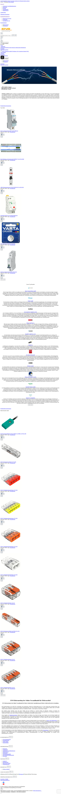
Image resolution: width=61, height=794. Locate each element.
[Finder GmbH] (30, 299)
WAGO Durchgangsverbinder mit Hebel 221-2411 (10, 631)
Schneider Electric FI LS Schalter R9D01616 (9, 215)
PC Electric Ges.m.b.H (30, 354)
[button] (30, 4)
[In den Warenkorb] (1, 137)
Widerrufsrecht (5, 10)
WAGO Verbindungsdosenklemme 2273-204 (8, 490)
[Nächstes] (4, 280)
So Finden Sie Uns (6, 20)
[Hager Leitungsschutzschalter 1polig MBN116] (10, 129)
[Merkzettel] (1, 39)
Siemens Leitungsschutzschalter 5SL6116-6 (8, 271)
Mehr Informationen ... (37, 790)
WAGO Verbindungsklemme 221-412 (7, 602)
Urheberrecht (5, 749)
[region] (30, 193)
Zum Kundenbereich (7, 739)
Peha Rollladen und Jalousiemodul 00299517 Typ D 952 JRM (12, 159)
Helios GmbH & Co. (30, 322)
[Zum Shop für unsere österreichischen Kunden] (5, 25)
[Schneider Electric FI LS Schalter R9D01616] (10, 214)
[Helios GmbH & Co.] (30, 321)
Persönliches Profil (8, 47)
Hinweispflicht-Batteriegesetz (8, 755)
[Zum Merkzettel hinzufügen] (2, 135)
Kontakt (4, 8)
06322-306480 (11, 2)
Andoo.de (5, 761)
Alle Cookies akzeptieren (21, 791)
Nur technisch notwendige (5, 791)
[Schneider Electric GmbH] (30, 385)
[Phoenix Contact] (30, 364)
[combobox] (5, 35)
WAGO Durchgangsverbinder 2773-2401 (8, 461)
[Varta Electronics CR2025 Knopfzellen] (10, 242)
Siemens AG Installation (30, 397)
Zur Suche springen (14, 0)
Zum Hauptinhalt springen (5, 0)
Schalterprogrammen (13, 715)
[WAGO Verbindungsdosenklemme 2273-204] (10, 489)
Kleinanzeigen (5, 762)
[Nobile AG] (30, 343)
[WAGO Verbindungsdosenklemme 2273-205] (10, 517)
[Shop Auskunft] (6, 769)
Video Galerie (5, 741)
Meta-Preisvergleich (6, 763)
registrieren (3, 46)
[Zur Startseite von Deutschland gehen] (6, 31)
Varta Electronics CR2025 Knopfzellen (7, 243)
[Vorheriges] (1, 280)
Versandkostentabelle (7, 754)
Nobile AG (30, 344)
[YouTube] (3, 784)
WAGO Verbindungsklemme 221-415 (7, 687)
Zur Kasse (2, 48)
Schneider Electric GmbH (30, 386)
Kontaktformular (6, 740)
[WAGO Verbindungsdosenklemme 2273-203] (10, 545)
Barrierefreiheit (6, 742)
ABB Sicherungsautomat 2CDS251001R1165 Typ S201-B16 (12, 187)
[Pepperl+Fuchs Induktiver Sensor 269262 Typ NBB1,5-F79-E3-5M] (9, 432)
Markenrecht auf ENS (7, 18)
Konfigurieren (13, 791)
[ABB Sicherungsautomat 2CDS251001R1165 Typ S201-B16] (10, 186)
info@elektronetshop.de (4, 780)
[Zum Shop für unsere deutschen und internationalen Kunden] (6, 24)
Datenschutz (5, 752)
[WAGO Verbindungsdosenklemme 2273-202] (10, 573)
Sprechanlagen (45, 730)
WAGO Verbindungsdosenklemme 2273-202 (8, 574)
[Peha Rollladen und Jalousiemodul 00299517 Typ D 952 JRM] (10, 158)
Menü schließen (5, 43)
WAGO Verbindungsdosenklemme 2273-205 (8, 518)
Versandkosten (5, 9)
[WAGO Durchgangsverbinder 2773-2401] (10, 460)
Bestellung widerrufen (4, 744)
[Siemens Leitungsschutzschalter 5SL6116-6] (10, 270)
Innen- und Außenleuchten (52, 720)
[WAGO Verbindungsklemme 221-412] (10, 601)
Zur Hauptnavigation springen (24, 0)
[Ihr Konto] (1, 41)
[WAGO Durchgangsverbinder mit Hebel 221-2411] (10, 630)
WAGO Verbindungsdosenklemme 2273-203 (8, 546)
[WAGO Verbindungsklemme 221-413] (10, 658)
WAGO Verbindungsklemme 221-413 (7, 659)
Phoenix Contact (30, 365)
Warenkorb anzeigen (4, 49)
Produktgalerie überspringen (5, 105)
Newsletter (5, 756)
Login (1, 45)
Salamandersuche (6, 764)
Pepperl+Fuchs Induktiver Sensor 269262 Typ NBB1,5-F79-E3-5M (13, 433)
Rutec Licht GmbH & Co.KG (30, 376)
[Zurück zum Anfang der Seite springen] (1, 789)
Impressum (5, 7)
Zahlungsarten (18, 47)
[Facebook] (3, 782)
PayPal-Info (5, 19)
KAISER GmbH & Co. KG (30, 333)
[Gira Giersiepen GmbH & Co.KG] (30, 310)
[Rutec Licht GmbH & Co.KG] (30, 375)
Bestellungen (23, 47)
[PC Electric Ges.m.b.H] (30, 353)
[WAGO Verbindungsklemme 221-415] (10, 686)
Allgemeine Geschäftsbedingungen (9, 6)
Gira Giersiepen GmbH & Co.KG (30, 311)
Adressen (13, 47)
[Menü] (1, 33)
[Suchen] (13, 35)
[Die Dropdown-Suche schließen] (15, 35)
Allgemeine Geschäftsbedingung (9, 750)
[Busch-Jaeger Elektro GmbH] (30, 289)
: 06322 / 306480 (4, 779)
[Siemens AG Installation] (30, 396)
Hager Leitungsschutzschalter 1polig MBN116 (9, 130)
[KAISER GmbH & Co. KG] (30, 332)
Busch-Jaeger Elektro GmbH (30, 291)
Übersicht (2, 47)
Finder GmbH (30, 300)
